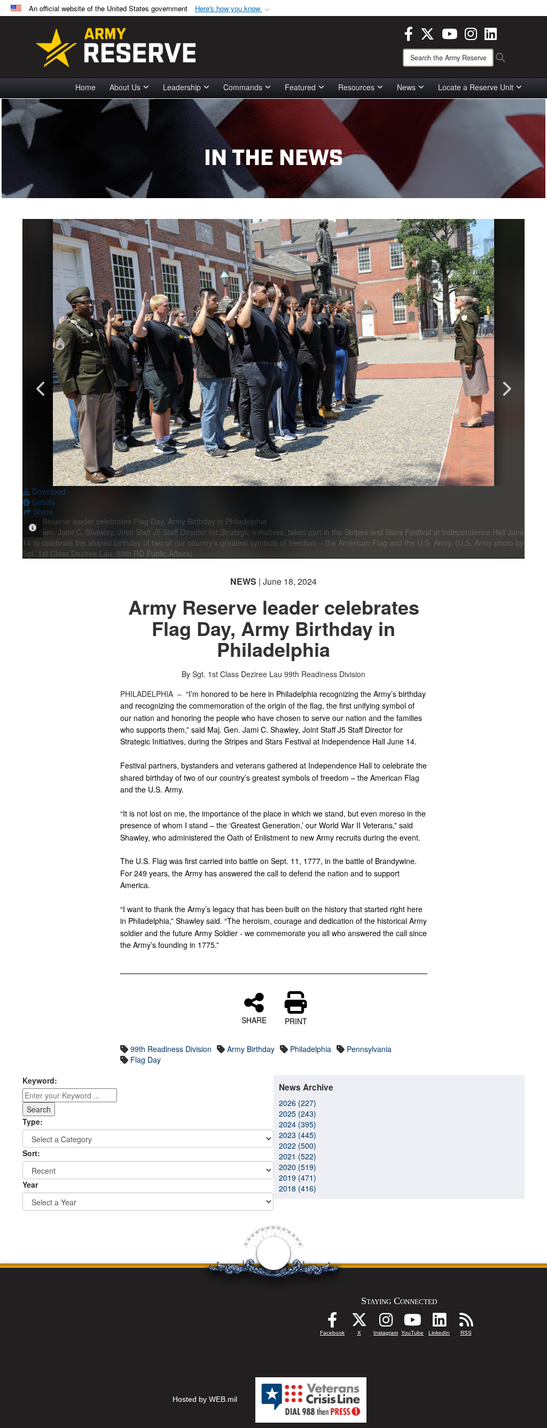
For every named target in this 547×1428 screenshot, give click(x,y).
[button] (233, 8)
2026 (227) (297, 1102)
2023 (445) (297, 1134)
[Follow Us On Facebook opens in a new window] (332, 1323)
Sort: (31, 1153)
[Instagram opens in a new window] (471, 32)
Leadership (182, 87)
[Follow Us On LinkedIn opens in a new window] (439, 1323)
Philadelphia (310, 1048)
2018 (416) (297, 1188)
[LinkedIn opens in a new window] (491, 32)
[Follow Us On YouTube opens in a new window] (412, 1323)
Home (85, 87)
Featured (300, 87)
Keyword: (39, 1080)
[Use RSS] (465, 1323)
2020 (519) (297, 1167)
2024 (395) (297, 1124)
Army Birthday (251, 1048)
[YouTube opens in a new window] (449, 32)
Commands (242, 87)
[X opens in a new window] (427, 32)
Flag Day (145, 1059)
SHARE (254, 1019)
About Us (125, 87)
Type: (32, 1121)
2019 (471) (297, 1177)
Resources (356, 87)
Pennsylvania (369, 1048)
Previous (41, 388)
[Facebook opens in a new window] (408, 32)
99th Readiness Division (171, 1048)
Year (30, 1184)
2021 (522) (297, 1156)
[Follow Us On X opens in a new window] (359, 1323)
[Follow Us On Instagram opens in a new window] (385, 1323)
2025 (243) (297, 1113)
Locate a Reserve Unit (475, 87)
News (406, 87)
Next (506, 388)
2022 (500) (297, 1145)
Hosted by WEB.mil (205, 1399)
